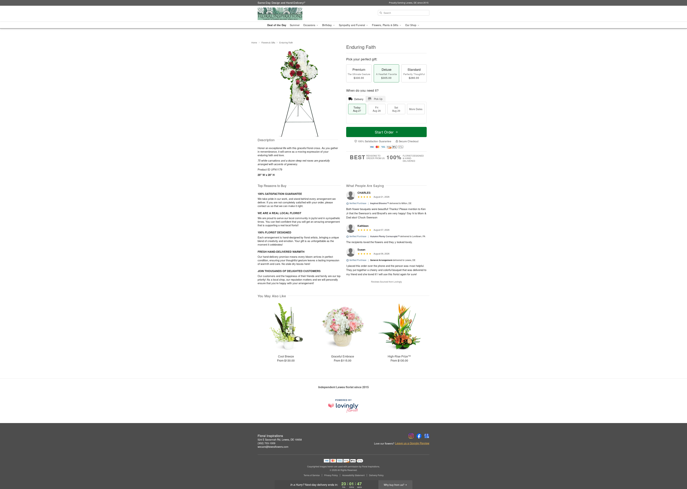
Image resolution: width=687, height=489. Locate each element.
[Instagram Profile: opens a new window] (411, 435)
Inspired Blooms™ (379, 203)
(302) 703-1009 (266, 443)
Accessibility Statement (353, 475)
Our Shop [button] (411, 25)
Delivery (358, 99)
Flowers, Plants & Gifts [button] (385, 25)
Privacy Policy (331, 475)
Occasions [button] (309, 25)
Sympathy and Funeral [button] (352, 25)
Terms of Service (312, 475)
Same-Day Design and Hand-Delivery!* (282, 2)
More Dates (415, 109)
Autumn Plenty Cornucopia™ (385, 236)
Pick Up (378, 99)
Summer (295, 25)
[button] (678, 473)
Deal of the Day (276, 25)
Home (254, 42)
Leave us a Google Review (412, 443)
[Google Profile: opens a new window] (426, 435)
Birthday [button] (327, 25)
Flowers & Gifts (268, 42)
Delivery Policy (376, 475)
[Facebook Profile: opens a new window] (419, 435)
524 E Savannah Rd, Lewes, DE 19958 (280, 439)
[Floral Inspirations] (283, 14)
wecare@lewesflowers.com (273, 446)
